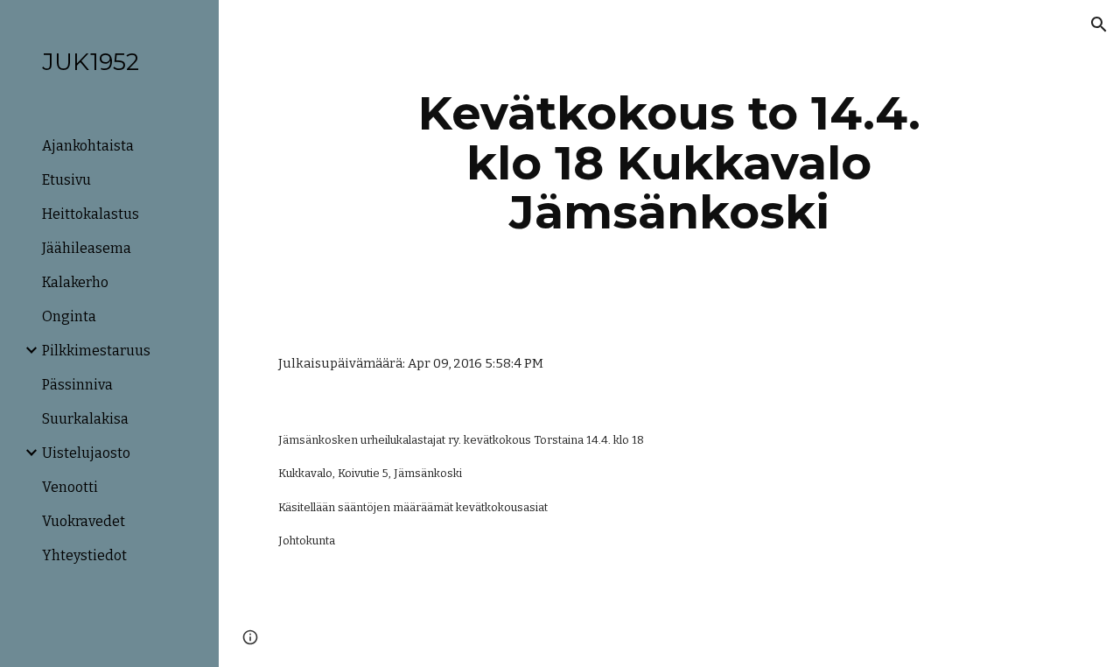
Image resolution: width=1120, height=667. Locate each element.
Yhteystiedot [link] (84, 555)
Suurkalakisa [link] (85, 419)
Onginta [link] (69, 316)
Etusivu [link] (66, 180)
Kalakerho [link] (75, 282)
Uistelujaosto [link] (86, 453)
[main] (669, 163)
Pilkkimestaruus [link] (96, 350)
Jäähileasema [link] (86, 248)
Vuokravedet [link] (83, 521)
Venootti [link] (70, 487)
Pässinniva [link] (77, 384)
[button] (1099, 25)
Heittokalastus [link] (90, 214)
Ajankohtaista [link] (88, 145)
